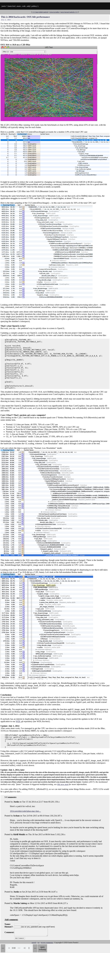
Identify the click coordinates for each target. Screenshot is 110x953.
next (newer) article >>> (69, 12)
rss (38, 942)
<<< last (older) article (40, 12)
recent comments (47, 942)
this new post (62, 784)
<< (3, 948)
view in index (54, 12)
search (34, 942)
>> (35, 948)
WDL (18, 721)
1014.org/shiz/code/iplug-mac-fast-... (25, 811)
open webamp (42, 948)
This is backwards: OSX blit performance (25, 17)
